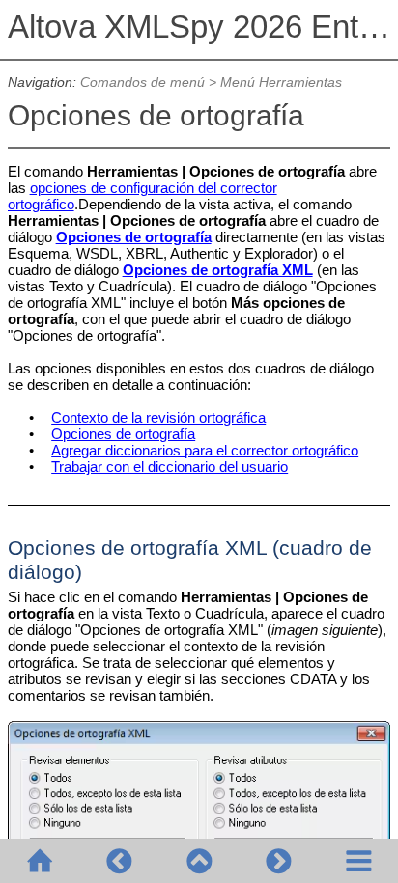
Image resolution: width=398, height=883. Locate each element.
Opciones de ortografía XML (218, 270)
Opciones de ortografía (134, 237)
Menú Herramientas (281, 82)
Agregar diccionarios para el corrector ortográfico (204, 450)
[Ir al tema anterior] (118, 860)
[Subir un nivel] (199, 860)
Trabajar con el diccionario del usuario (169, 466)
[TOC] (358, 860)
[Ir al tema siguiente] (278, 860)
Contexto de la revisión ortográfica (158, 417)
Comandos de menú (142, 82)
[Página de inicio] (39, 860)
